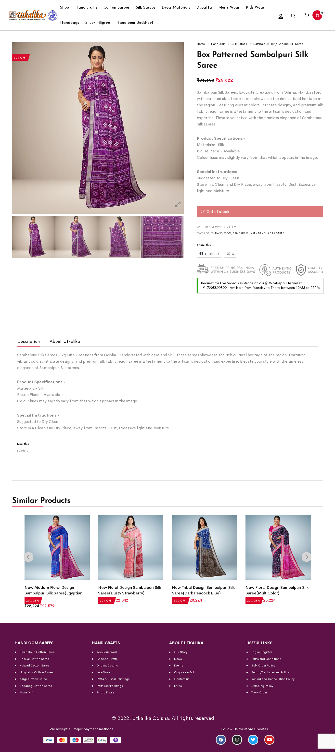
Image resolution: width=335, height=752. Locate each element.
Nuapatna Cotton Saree (36, 672)
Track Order (259, 692)
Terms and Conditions (266, 659)
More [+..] (26, 692)
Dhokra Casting (107, 665)
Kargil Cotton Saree (33, 679)
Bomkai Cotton (30, 659)
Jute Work (103, 672)
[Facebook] (221, 740)
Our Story (180, 652)
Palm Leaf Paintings (110, 686)
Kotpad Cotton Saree (34, 665)
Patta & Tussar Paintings (113, 679)
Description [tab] (28, 342)
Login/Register (261, 652)
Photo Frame (105, 692)
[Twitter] (253, 740)
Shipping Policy (262, 686)
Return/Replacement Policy (270, 672)
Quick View (35, 604)
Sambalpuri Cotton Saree (37, 652)
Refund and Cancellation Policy (273, 679)
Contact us (181, 679)
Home (201, 44)
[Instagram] (237, 740)
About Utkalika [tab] (65, 342)
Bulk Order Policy (263, 665)
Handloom (218, 44)
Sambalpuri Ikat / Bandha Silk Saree (278, 44)
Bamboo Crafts (107, 659)
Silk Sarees (239, 44)
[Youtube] (269, 740)
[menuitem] (64, 7)
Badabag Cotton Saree (36, 686)
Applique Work (107, 652)
